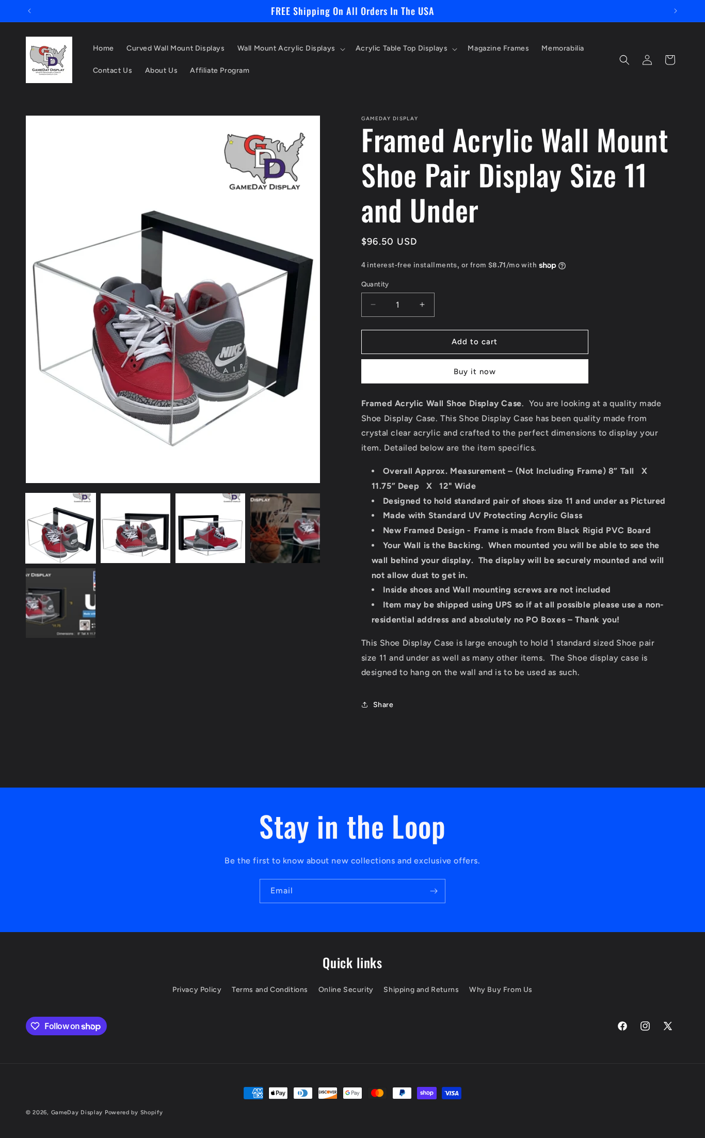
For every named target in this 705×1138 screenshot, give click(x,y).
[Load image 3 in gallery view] (210, 528)
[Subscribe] (433, 891)
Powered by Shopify (134, 1112)
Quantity (375, 284)
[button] (290, 48)
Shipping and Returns (421, 989)
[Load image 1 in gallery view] (60, 528)
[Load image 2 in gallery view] (135, 528)
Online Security (346, 989)
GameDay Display (77, 1112)
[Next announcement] (675, 11)
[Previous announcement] (29, 11)
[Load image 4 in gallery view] (285, 528)
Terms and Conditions (270, 989)
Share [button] (383, 704)
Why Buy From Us (501, 989)
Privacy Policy (196, 989)
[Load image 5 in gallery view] (60, 603)
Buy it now (475, 371)
